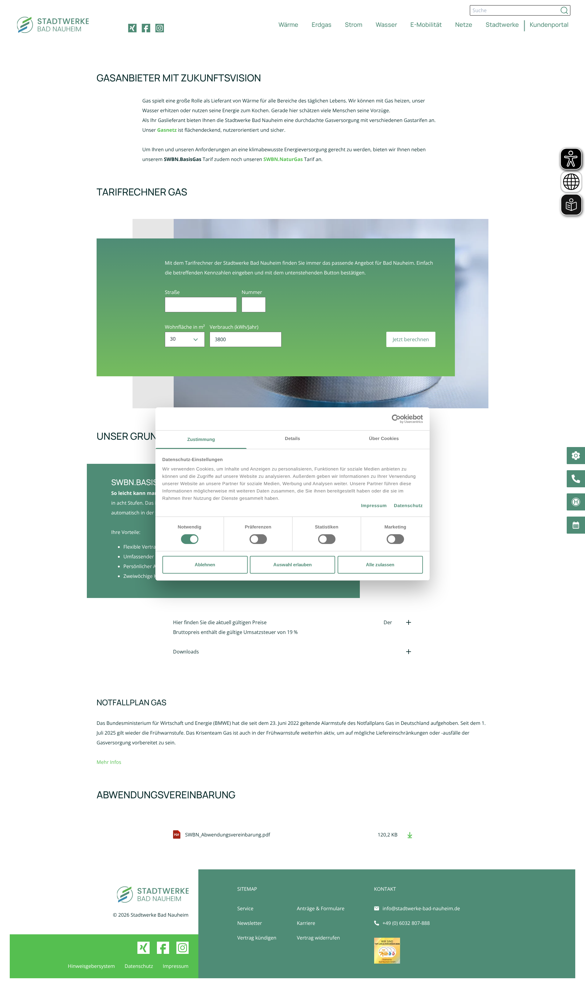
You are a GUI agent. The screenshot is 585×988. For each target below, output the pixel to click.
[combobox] (185, 339)
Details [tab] (292, 438)
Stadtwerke (502, 24)
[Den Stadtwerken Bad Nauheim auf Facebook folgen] (146, 28)
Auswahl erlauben (292, 564)
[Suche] (564, 10)
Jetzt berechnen (411, 339)
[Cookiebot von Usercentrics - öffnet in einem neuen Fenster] (396, 418)
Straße (172, 292)
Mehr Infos (109, 762)
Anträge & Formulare (320, 908)
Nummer (252, 292)
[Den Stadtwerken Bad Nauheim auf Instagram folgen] (159, 28)
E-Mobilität (426, 24)
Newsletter (249, 923)
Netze (463, 24)
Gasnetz (167, 130)
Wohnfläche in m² (185, 327)
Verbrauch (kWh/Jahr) (234, 327)
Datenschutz (408, 505)
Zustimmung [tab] (201, 439)
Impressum (374, 505)
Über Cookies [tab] (384, 438)
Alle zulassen (380, 564)
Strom (353, 24)
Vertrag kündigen (256, 937)
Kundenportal (549, 24)
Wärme (288, 24)
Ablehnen (205, 564)
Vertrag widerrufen (318, 937)
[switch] (258, 539)
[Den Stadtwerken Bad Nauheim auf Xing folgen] (132, 28)
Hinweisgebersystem (91, 966)
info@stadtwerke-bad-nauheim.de (421, 908)
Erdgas (322, 24)
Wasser (386, 24)
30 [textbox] (173, 338)
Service (245, 908)
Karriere (306, 923)
